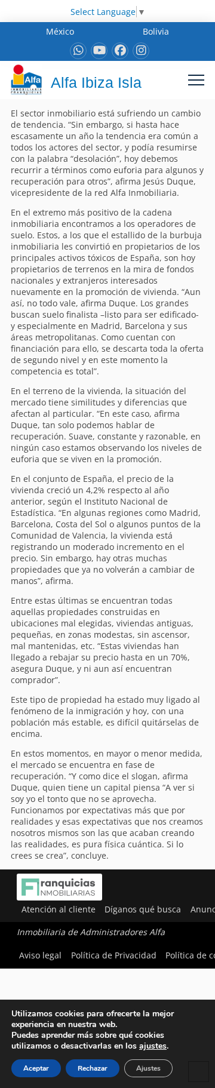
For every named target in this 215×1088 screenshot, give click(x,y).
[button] (196, 80)
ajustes (153, 1046)
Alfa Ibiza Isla (96, 82)
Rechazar (93, 1068)
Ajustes (148, 1068)
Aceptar (36, 1068)
